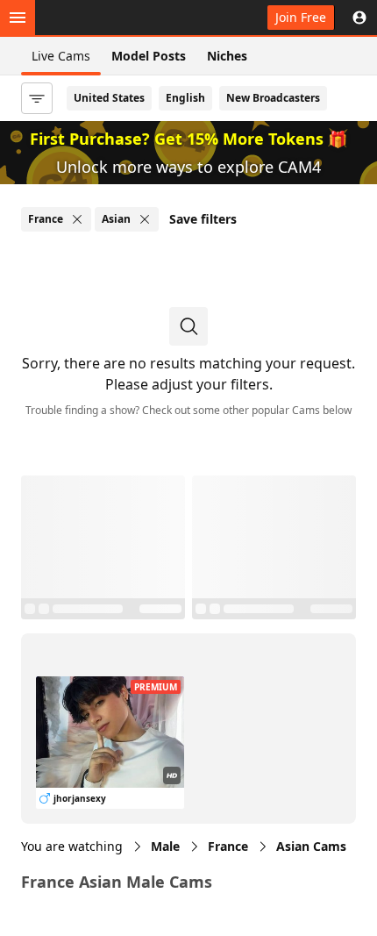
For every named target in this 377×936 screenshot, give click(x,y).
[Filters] (37, 98)
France (228, 846)
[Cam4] (98, 18)
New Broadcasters (273, 97)
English (185, 97)
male (165, 846)
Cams (311, 846)
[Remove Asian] (144, 219)
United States (109, 97)
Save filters (203, 219)
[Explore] (17, 17)
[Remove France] (77, 219)
